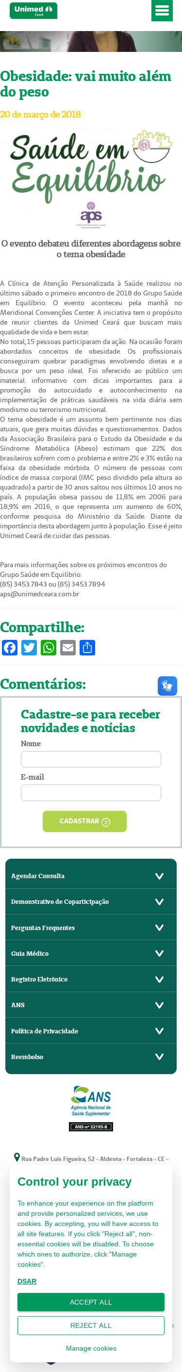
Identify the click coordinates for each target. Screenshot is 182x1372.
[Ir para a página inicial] (78, 11)
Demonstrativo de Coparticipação (60, 902)
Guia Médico (30, 953)
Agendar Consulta (38, 876)
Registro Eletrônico (39, 979)
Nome (31, 743)
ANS (18, 1005)
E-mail (32, 777)
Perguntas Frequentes (43, 928)
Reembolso (27, 1057)
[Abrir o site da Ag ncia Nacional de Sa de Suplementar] (91, 1107)
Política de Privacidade (44, 1031)
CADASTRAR (79, 821)
